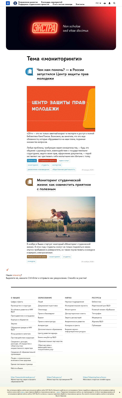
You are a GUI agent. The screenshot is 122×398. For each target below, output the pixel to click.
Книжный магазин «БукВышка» (103, 309)
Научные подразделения (74, 302)
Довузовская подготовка (48, 305)
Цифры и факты (17, 302)
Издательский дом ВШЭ (101, 305)
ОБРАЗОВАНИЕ (45, 298)
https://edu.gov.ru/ (54, 377)
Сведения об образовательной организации (23, 353)
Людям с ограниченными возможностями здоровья (21, 359)
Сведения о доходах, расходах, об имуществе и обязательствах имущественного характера (22, 344)
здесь (23, 392)
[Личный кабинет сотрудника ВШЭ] (109, 3)
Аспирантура (43, 325)
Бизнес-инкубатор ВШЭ (47, 337)
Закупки (14, 323)
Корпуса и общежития (19, 320)
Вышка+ (41, 317)
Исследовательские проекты (76, 305)
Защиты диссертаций (73, 317)
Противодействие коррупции (22, 337)
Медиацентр (97, 317)
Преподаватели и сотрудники (22, 316)
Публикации (96, 325)
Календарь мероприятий (51, 2)
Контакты (80, 4)
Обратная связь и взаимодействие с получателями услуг (45, 347)
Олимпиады (42, 309)
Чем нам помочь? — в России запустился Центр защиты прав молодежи (63, 74)
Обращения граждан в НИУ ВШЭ (21, 328)
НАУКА (68, 298)
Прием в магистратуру (47, 321)
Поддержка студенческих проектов (33, 4)
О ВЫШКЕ (15, 298)
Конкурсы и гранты (72, 325)
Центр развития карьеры (47, 333)
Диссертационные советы (75, 313)
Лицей (40, 302)
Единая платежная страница (22, 364)
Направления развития (28, 2)
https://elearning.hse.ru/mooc (94, 377)
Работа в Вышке (17, 368)
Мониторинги (70, 309)
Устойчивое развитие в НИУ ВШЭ (22, 310)
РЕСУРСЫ (96, 298)
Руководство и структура (21, 305)
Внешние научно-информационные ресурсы (75, 330)
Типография (96, 313)
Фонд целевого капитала (20, 334)
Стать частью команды (62, 4)
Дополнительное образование (50, 329)
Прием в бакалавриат (46, 313)
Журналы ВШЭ (97, 321)
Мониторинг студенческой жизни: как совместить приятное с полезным (64, 184)
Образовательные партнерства (50, 341)
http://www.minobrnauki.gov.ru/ (23, 377)
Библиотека (96, 302)
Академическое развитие (75, 321)
